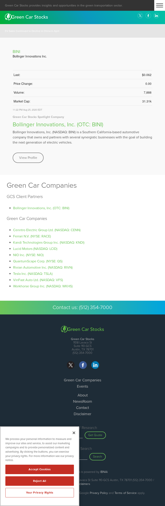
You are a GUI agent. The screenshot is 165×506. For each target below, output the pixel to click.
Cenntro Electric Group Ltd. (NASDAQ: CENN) (47, 230)
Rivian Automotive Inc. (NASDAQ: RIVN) (43, 267)
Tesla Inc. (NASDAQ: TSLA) (33, 274)
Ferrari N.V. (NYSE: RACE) (32, 236)
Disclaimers (82, 484)
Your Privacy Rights (39, 492)
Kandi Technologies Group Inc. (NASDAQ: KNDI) (48, 242)
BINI (16, 51)
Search (97, 456)
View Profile (28, 158)
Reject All (39, 481)
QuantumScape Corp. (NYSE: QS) (38, 261)
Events (82, 386)
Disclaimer (82, 414)
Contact (82, 407)
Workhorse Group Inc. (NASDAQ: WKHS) (43, 286)
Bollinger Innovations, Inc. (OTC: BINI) (58, 124)
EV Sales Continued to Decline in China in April (32, 30)
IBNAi (104, 472)
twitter (140, 16)
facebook (148, 16)
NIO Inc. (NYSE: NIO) (28, 255)
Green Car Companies (82, 380)
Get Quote (95, 435)
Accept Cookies (39, 469)
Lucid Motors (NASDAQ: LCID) (35, 249)
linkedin (156, 16)
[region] (39, 466)
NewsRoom (82, 401)
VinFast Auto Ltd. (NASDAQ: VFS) (38, 280)
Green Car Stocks (82, 339)
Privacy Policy (99, 493)
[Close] (74, 433)
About (83, 395)
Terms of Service (126, 493)
